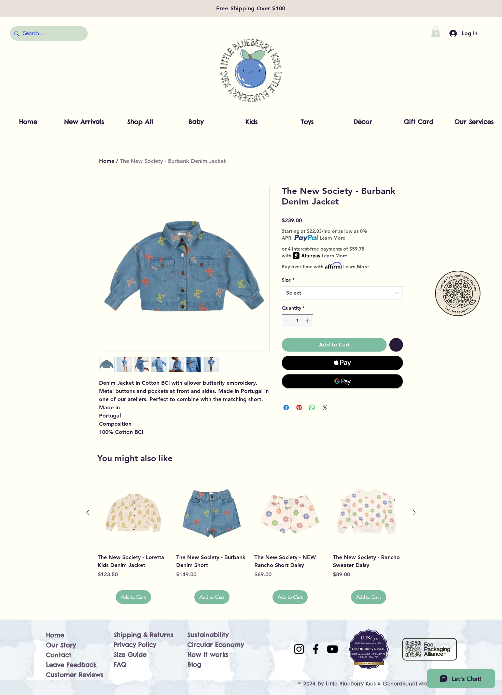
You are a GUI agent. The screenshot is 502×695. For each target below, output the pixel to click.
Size (288, 280)
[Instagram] (299, 649)
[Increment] (308, 321)
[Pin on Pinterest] (299, 407)
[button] (435, 31)
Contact (58, 655)
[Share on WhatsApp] (312, 407)
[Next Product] (414, 512)
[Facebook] (315, 649)
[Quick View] (133, 513)
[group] (251, 541)
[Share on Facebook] (286, 407)
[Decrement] (287, 321)
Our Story (61, 645)
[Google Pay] (342, 381)
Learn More (332, 238)
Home (106, 161)
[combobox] (342, 292)
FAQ (120, 664)
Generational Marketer (412, 683)
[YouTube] (332, 649)
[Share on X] (325, 407)
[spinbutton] (297, 321)
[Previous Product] (88, 512)
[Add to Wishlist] (396, 345)
